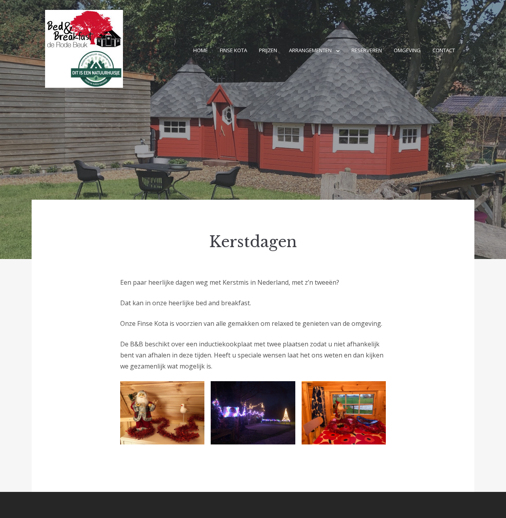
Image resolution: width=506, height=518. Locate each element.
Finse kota (233, 50)
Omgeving (407, 50)
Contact (443, 50)
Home (200, 50)
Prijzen (268, 50)
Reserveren (366, 50)
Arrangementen (310, 50)
